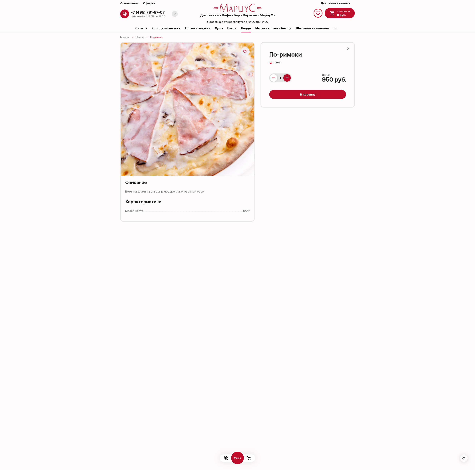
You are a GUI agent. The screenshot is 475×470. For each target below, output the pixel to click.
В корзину (307, 94)
